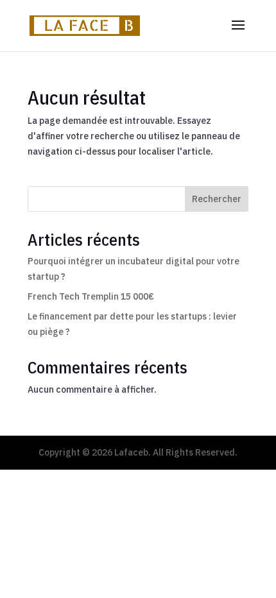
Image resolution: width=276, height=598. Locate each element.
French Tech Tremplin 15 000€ (91, 296)
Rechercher (216, 199)
